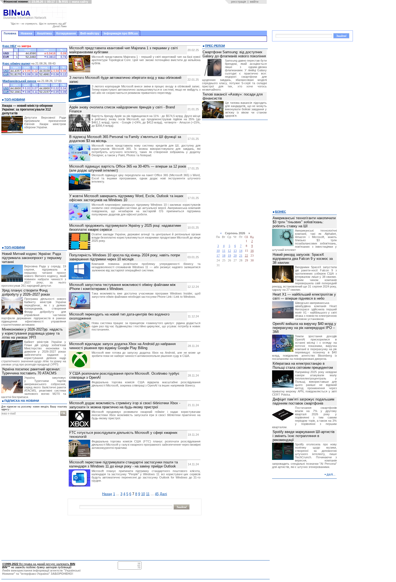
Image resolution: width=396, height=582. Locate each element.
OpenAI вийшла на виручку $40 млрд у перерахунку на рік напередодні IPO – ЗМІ (304, 328)
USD (6, 70)
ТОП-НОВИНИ (14, 99)
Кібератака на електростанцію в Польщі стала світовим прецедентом (303, 365)
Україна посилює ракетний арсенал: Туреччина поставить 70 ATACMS (31, 371)
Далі (163, 494)
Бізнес (280, 211)
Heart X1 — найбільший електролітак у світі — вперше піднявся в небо (304, 296)
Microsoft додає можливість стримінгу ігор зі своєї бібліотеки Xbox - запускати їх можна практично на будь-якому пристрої (124, 405)
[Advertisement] (168, 17)
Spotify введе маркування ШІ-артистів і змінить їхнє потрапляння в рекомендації (304, 436)
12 (229, 250)
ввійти (254, 1)
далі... (330, 474)
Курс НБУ (9, 46)
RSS (64, 1)
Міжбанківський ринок (19, 81)
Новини (26, 33)
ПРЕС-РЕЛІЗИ (215, 45)
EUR (6, 74)
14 (240, 250)
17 (218, 255)
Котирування (66, 33)
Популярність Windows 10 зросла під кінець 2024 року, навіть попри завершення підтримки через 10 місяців (124, 257)
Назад (107, 494)
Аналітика (44, 33)
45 (157, 494)
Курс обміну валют (16, 63)
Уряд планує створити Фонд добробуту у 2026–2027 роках (26, 292)
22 (246, 255)
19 (229, 255)
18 (223, 255)
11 (148, 494)
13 (235, 250)
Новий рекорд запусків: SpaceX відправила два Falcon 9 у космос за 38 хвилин (303, 259)
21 (240, 255)
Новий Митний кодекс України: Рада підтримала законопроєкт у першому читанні (32, 258)
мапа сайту (80, 1)
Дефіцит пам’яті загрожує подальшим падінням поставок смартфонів (303, 401)
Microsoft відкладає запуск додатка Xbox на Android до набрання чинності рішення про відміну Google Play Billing (122, 346)
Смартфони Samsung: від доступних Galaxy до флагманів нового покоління (234, 54)
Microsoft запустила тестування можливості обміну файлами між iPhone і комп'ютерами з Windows (122, 287)
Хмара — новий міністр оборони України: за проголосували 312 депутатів (27, 109)
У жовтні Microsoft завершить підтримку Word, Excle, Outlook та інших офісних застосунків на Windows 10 (126, 198)
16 (252, 250)
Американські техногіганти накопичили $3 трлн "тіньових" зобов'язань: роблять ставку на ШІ (304, 222)
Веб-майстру (89, 33)
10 (143, 494)
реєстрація (238, 1)
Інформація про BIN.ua (121, 33)
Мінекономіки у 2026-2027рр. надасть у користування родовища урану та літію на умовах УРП (32, 333)
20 (235, 255)
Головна (10, 33)
